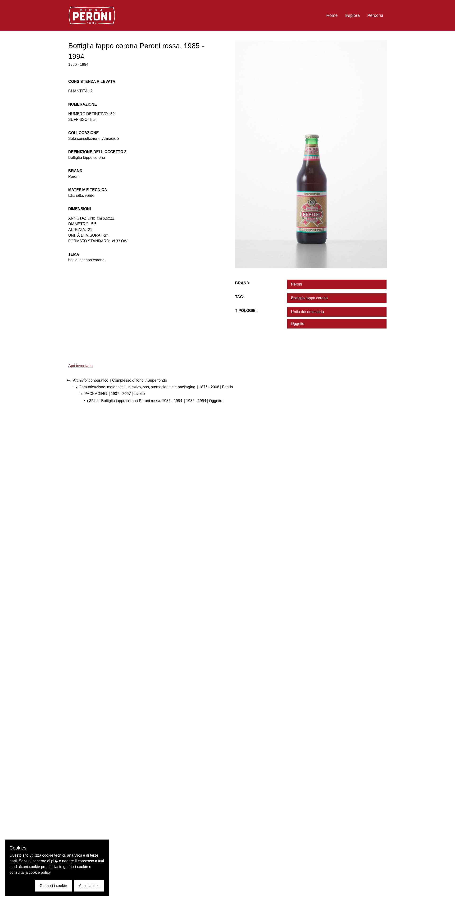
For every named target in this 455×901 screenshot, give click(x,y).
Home (332, 15)
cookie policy (40, 872)
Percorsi (375, 15)
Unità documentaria (307, 312)
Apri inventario (80, 366)
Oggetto (297, 324)
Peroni (296, 284)
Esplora (352, 15)
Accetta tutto (89, 886)
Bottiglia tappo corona (309, 298)
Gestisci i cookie (53, 886)
